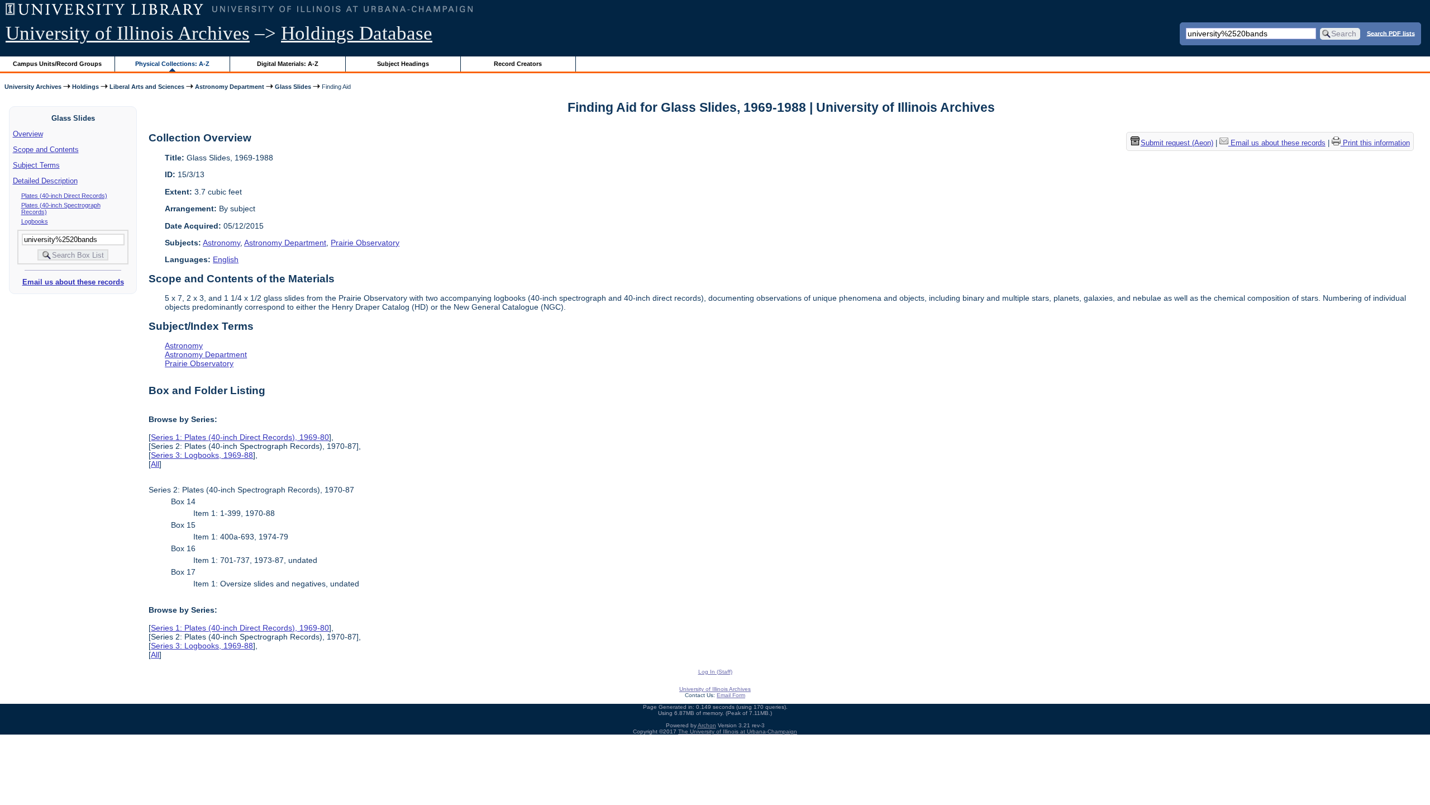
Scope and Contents (46, 149)
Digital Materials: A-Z (287, 63)
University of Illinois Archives (128, 33)
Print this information (1375, 143)
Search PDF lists (1391, 33)
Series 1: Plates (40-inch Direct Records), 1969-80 (240, 437)
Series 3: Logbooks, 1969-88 (202, 455)
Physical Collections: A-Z (172, 63)
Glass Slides (293, 86)
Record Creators (518, 63)
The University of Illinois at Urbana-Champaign (737, 731)
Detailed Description (45, 181)
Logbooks (34, 221)
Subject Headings (403, 63)
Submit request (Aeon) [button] (1177, 143)
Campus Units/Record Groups (57, 63)
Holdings (85, 86)
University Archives (32, 86)
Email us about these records (73, 282)
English (226, 259)
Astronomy (221, 242)
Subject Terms (36, 165)
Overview (28, 134)
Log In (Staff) (715, 672)
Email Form (731, 695)
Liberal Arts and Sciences (146, 86)
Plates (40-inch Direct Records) (64, 195)
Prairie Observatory (365, 242)
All (155, 464)
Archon (707, 725)
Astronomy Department (229, 86)
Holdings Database (356, 33)
